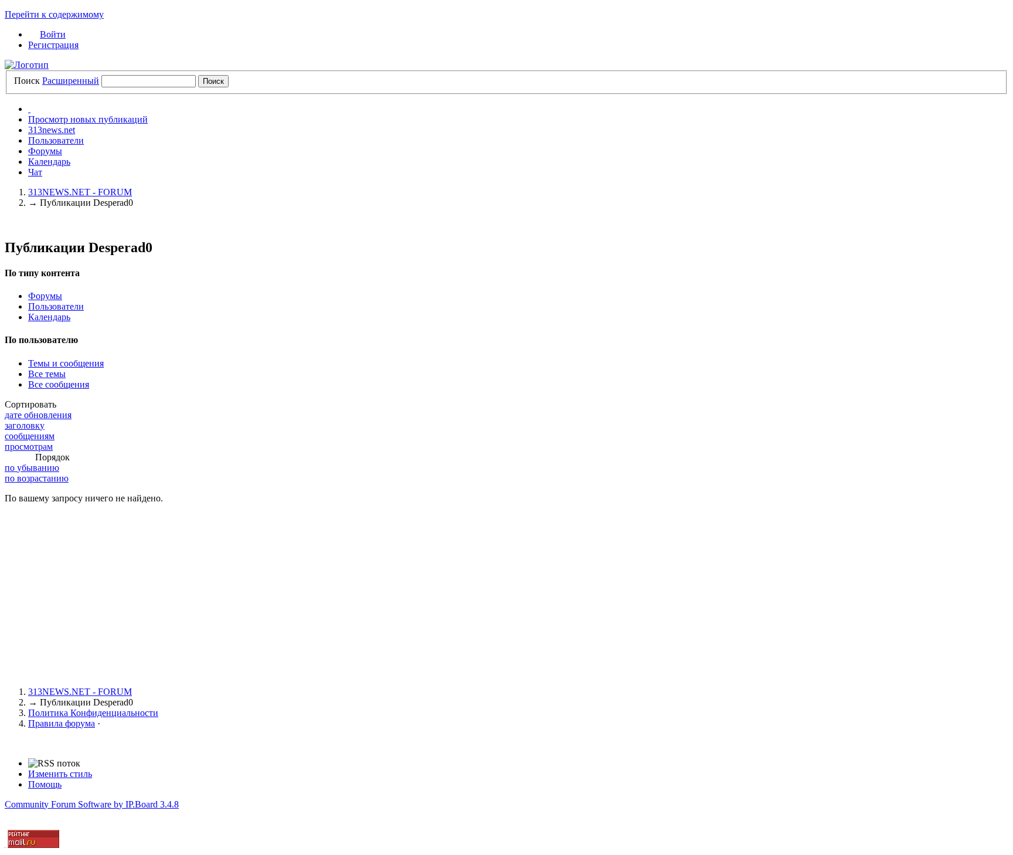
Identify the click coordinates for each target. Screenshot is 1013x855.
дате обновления (38, 415)
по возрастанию (37, 478)
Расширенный (70, 81)
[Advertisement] (356, 595)
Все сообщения (58, 384)
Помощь (45, 784)
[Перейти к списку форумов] (27, 65)
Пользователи (56, 140)
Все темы (47, 374)
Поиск (27, 81)
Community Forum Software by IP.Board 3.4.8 (92, 804)
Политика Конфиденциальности (93, 713)
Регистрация (53, 45)
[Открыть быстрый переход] (29, 109)
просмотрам (29, 447)
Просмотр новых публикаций (88, 119)
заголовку (25, 425)
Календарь (49, 162)
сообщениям (30, 436)
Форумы (45, 151)
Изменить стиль (60, 774)
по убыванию (32, 468)
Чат (35, 172)
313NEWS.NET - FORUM (80, 692)
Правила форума (61, 723)
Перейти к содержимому (54, 14)
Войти (53, 34)
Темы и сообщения (66, 363)
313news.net (51, 130)
